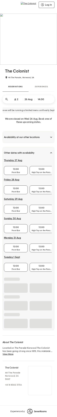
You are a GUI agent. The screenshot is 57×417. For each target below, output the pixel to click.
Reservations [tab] (15, 87)
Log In (48, 4)
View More (8, 354)
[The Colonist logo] (28, 5)
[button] (28, 99)
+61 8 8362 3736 (13, 384)
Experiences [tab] (41, 87)
